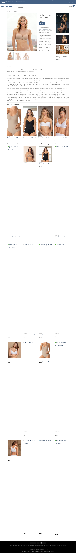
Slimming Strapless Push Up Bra (44, 137)
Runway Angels (19, 548)
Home (8, 11)
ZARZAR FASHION (64, 0)
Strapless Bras (58, 5)
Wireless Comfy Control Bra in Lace (61, 137)
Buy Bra (42, 23)
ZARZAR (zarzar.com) (43, 29)
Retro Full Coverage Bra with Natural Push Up (29, 335)
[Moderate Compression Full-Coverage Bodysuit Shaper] (45, 350)
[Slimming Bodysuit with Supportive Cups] (45, 154)
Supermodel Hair (27, 548)
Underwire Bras (49, 546)
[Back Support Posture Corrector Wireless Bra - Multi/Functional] (14, 288)
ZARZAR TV (45, 549)
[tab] (9, 67)
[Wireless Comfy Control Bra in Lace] (45, 484)
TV (58, 0)
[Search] (17, 5)
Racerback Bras (17, 546)
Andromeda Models (64, 546)
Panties (50, 0)
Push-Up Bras (51, 5)
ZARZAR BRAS (7, 6)
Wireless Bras (21, 7)
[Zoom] (8, 50)
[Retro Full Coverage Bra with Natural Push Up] (30, 288)
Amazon (34, 0)
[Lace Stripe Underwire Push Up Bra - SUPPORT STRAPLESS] (14, 190)
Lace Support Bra (27, 163)
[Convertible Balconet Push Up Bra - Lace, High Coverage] (45, 288)
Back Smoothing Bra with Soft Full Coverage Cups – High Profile (61, 532)
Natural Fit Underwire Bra (60, 236)
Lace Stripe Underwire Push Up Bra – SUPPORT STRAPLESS (14, 237)
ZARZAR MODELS (71, 0)
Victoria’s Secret (53, 548)
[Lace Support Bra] (30, 154)
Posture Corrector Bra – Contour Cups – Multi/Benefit (29, 433)
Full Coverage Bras (45, 0)
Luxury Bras (38, 5)
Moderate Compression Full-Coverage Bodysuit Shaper (12, 138)
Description (9, 66)
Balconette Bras (23, 5)
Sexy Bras (14, 11)
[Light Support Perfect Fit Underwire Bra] (14, 350)
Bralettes (39, 0)
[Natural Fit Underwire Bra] (61, 190)
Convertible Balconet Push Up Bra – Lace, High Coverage (45, 335)
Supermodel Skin (45, 548)
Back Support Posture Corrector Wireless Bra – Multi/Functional (14, 335)
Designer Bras (31, 5)
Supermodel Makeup (36, 548)
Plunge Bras (45, 5)
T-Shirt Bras (65, 5)
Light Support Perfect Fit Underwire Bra (13, 360)
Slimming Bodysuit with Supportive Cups (30, 138)
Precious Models (11, 548)
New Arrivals (53, 545)
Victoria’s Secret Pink (63, 548)
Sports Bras (55, 0)
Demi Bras (25, 545)
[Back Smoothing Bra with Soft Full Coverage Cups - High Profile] (61, 484)
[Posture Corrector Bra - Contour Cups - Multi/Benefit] (30, 386)
